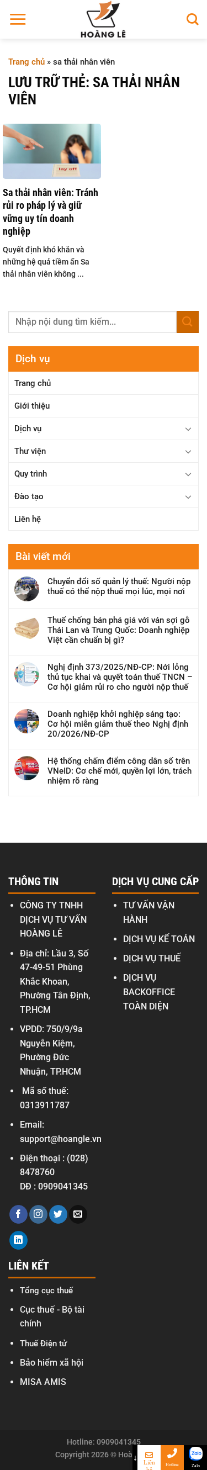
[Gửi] (188, 321)
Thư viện (30, 451)
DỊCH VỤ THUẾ (152, 958)
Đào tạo (29, 496)
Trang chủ (26, 62)
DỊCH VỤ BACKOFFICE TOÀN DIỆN (149, 991)
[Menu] (17, 19)
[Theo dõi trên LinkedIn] (18, 1240)
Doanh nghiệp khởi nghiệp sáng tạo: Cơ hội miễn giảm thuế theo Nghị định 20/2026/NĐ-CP (117, 724)
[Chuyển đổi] (188, 428)
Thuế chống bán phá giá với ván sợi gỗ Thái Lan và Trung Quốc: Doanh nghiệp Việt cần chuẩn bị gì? (118, 630)
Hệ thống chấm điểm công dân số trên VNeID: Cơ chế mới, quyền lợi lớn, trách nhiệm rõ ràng (119, 771)
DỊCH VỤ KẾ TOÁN (159, 939)
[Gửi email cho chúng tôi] (78, 1214)
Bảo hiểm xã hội (51, 1362)
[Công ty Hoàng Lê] (103, 19)
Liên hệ (27, 519)
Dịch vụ (27, 428)
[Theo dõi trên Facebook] (18, 1214)
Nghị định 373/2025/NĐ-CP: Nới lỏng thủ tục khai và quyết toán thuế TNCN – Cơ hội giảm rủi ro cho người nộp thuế (120, 677)
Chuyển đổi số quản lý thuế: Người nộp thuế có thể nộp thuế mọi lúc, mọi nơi (118, 586)
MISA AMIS (43, 1382)
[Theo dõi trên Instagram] (38, 1214)
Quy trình (30, 474)
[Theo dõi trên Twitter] (58, 1214)
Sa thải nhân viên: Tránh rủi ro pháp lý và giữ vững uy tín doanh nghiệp (50, 212)
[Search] (193, 19)
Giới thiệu (32, 406)
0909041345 (63, 1186)
